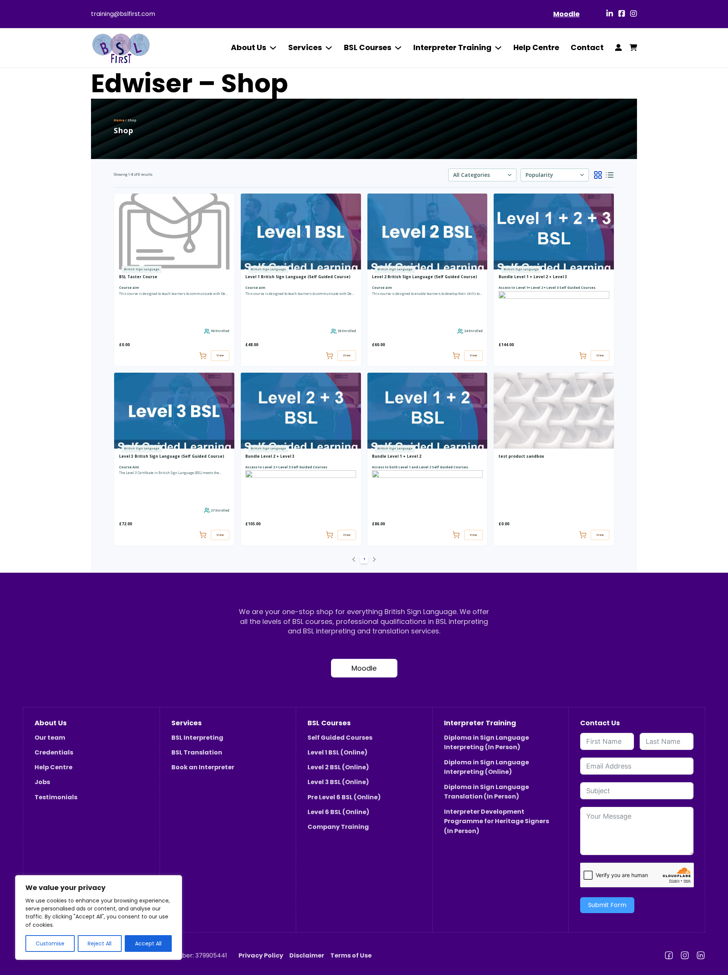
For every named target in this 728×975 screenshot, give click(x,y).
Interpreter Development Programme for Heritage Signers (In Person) (496, 821)
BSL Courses (367, 48)
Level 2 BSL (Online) (338, 767)
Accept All (148, 943)
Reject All (99, 943)
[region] (98, 917)
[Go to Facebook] (621, 14)
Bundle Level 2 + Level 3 (270, 456)
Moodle (566, 14)
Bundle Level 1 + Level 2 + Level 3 (533, 276)
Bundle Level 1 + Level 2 (396, 456)
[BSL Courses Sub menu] (398, 48)
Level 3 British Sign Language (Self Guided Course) (171, 456)
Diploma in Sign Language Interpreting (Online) (486, 767)
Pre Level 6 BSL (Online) (344, 797)
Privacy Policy (260, 955)
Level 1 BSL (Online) (337, 752)
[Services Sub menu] (329, 48)
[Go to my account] (618, 48)
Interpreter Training (452, 48)
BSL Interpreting (197, 737)
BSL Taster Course (138, 276)
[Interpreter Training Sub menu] (498, 48)
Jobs (42, 782)
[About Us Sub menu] (273, 48)
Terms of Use (351, 955)
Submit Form (607, 905)
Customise (50, 943)
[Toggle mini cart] (633, 47)
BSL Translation (196, 752)
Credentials (54, 752)
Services (305, 48)
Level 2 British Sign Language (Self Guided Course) (424, 276)
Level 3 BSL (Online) (338, 782)
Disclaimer (306, 955)
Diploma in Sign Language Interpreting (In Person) (486, 742)
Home (119, 120)
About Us (248, 48)
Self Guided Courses (340, 737)
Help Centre (536, 48)
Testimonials (56, 797)
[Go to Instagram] (633, 14)
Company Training (338, 826)
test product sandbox (521, 456)
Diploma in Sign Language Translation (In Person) (486, 792)
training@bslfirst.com (123, 13)
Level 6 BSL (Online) (338, 812)
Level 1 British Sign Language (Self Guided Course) (297, 276)
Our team (50, 737)
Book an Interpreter (202, 767)
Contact (587, 48)
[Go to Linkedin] (609, 14)
